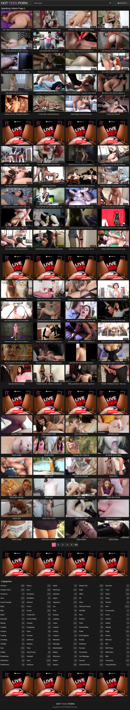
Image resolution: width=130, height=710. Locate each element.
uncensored (117, 610)
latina (65, 623)
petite (91, 631)
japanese (65, 602)
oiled (91, 602)
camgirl (12, 627)
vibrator (117, 627)
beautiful (12, 619)
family (38, 610)
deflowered (12, 664)
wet (117, 644)
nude (91, 590)
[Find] (110, 3)
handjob (38, 656)
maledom (65, 640)
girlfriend (38, 640)
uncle (117, 615)
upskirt (117, 623)
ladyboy (65, 619)
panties (91, 619)
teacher (117, 602)
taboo (117, 594)
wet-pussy (117, 648)
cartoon (12, 631)
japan (65, 598)
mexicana (65, 656)
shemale (117, 585)
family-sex (38, 615)
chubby (12, 644)
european (38, 594)
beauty (12, 623)
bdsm (12, 615)
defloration (12, 660)
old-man (91, 610)
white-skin (117, 652)
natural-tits (91, 585)
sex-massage (91, 656)
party (91, 623)
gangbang (38, 627)
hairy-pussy (38, 652)
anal (12, 598)
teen (117, 606)
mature (65, 652)
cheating (12, 640)
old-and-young (91, 606)
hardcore (38, 664)
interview (65, 594)
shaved (91, 660)
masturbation (65, 648)
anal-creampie (12, 602)
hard (38, 660)
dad (12, 648)
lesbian (65, 627)
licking (65, 631)
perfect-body (91, 627)
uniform (117, 619)
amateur (12, 585)
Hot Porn (14, 3)
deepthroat (12, 656)
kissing (65, 615)
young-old (117, 660)
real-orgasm (91, 635)
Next (76, 545)
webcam (117, 640)
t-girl (117, 590)
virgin (117, 631)
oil (91, 598)
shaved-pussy (91, 664)
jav (65, 606)
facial (38, 606)
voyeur (117, 635)
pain (91, 615)
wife (117, 656)
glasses (38, 644)
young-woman (117, 664)
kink (65, 610)
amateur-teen (12, 590)
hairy (38, 648)
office (91, 594)
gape (38, 631)
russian (91, 648)
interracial (65, 590)
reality (91, 640)
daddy (12, 652)
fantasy (38, 623)
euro (38, 590)
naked (65, 660)
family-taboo (38, 619)
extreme (38, 602)
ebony (38, 585)
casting (12, 635)
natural (65, 664)
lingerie (65, 635)
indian (65, 585)
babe (12, 606)
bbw (12, 610)
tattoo (117, 598)
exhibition (38, 598)
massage (65, 644)
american (12, 594)
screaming (91, 652)
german (38, 635)
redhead (91, 644)
